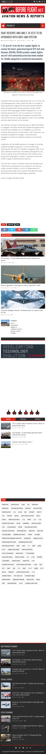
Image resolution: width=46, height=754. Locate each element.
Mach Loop (30, 579)
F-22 (40, 519)
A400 (33, 546)
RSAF (8, 568)
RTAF (3, 583)
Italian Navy (11, 527)
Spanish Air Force (8, 523)
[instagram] (42, 1)
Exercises (5, 508)
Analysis (32, 531)
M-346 (20, 512)
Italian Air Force (17, 508)
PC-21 (3, 549)
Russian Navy (12, 583)
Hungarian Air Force (9, 542)
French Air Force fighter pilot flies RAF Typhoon (27, 726)
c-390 (35, 564)
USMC (29, 519)
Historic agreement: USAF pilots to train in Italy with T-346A (20, 285)
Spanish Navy (6, 576)
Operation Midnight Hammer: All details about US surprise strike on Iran (22, 311)
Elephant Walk (30, 576)
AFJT (40, 564)
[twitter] (37, 1)
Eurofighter (6, 512)
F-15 (23, 519)
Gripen (9, 516)
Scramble (26, 523)
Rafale (16, 516)
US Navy (31, 512)
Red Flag (40, 531)
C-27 (34, 519)
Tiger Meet (5, 561)
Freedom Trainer (18, 579)
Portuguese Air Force (23, 564)
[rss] (44, 1)
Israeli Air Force (13, 549)
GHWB (36, 568)
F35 (28, 504)
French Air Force (14, 519)
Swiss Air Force (27, 549)
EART (24, 568)
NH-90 (4, 572)
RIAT (23, 546)
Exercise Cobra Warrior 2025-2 (22, 442)
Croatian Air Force (22, 572)
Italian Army (6, 534)
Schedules (27, 538)
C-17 (19, 568)
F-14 (33, 572)
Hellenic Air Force (8, 531)
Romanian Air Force (25, 542)
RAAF (18, 546)
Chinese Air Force (8, 564)
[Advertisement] (23, 18)
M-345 (18, 523)
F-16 (14, 512)
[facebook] (34, 1)
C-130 (32, 557)
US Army (37, 534)
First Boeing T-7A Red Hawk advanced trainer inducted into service (20, 259)
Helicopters (37, 508)
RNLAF (20, 527)
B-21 (3, 568)
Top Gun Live (18, 576)
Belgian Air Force (31, 527)
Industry (10, 224)
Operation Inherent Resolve (11, 538)
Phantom (26, 561)
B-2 (28, 557)
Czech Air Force (7, 557)
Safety (39, 512)
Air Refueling (21, 531)
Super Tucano (19, 557)
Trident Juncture (31, 583)
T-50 (33, 561)
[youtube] (39, 1)
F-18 (3, 516)
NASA (38, 579)
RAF (25, 512)
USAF (17, 224)
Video (4, 519)
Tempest (11, 572)
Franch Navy (6, 579)
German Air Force (19, 534)
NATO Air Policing (27, 516)
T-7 (29, 546)
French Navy (16, 561)
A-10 (3, 527)
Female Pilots (38, 538)
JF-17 (41, 568)
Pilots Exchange (7, 553)
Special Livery (36, 523)
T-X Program (30, 553)
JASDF (39, 546)
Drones (39, 557)
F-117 (29, 568)
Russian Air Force (8, 546)
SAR (14, 568)
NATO (38, 516)
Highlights (15, 504)
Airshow (35, 504)
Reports (28, 508)
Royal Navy (19, 553)
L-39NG (30, 534)
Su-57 (20, 583)
